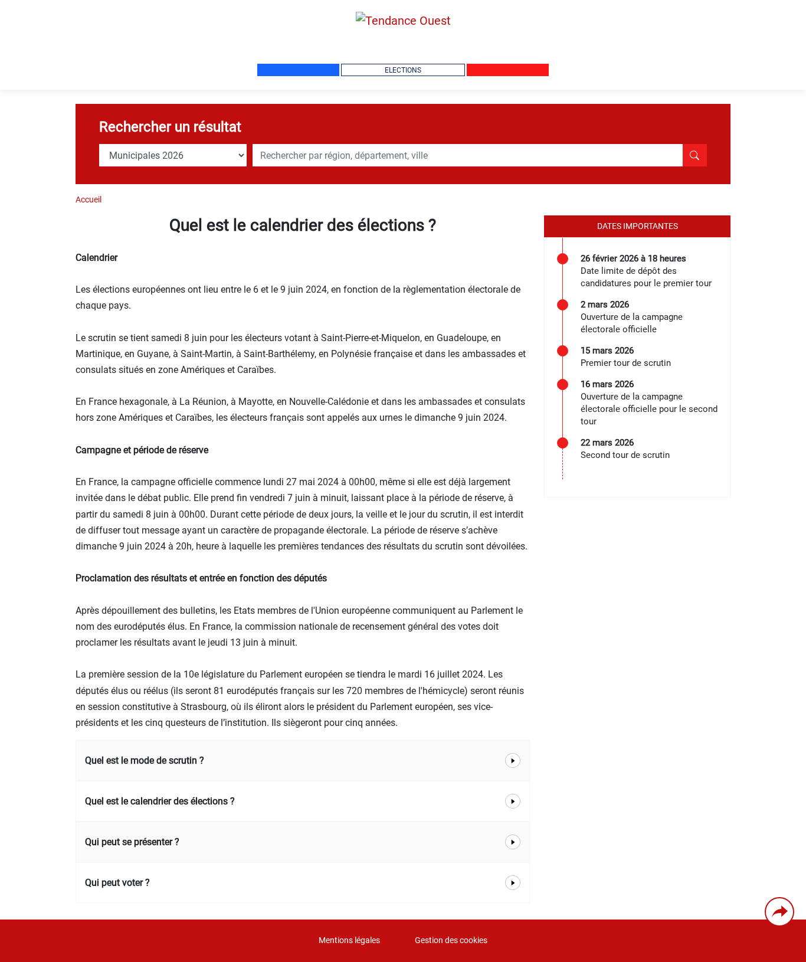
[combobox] (468, 155)
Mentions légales (349, 940)
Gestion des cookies (451, 940)
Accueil (88, 199)
